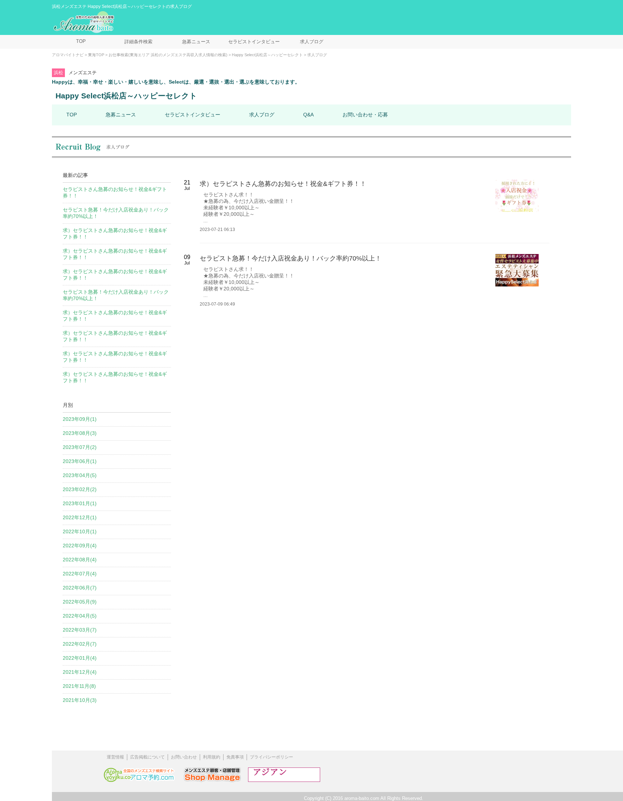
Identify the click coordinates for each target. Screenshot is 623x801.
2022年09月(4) (80, 545)
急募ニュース (196, 41)
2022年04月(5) (80, 616)
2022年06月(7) (80, 588)
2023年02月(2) (80, 489)
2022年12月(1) (80, 517)
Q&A (308, 114)
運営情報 (115, 757)
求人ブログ (311, 41)
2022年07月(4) (80, 574)
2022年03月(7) (80, 630)
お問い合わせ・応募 (365, 114)
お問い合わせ (184, 757)
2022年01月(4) (80, 658)
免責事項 (235, 757)
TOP (81, 41)
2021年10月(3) (80, 700)
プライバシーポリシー (271, 757)
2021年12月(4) (80, 672)
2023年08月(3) (80, 433)
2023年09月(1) (80, 419)
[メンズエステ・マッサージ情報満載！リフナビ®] (284, 780)
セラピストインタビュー (254, 41)
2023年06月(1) (80, 461)
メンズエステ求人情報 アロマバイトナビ (85, 22)
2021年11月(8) (79, 686)
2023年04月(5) (80, 475)
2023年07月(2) (80, 447)
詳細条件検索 (138, 41)
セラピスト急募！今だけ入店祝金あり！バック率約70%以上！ (290, 258)
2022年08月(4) (80, 559)
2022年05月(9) (80, 602)
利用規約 (211, 757)
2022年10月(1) (80, 531)
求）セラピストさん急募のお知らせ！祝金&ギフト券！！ (283, 183)
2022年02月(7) (80, 644)
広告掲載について (147, 757)
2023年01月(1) (80, 503)
